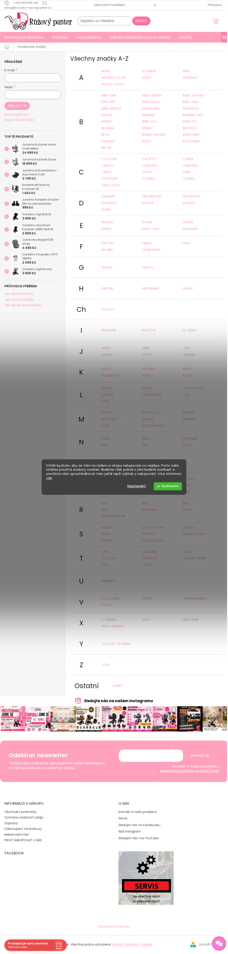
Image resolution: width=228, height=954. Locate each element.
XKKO (146, 619)
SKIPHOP (148, 534)
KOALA (188, 375)
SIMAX (105, 534)
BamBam (148, 115)
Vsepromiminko (195, 598)
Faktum (107, 243)
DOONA (148, 203)
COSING (189, 178)
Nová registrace (16, 115)
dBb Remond (152, 196)
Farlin (146, 243)
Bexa (105, 134)
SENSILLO (189, 527)
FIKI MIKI (107, 250)
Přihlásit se (17, 106)
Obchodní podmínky (109, 5)
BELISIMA (107, 128)
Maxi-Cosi (150, 412)
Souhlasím (169, 486)
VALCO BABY (110, 598)
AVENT (147, 77)
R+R (104, 503)
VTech (106, 605)
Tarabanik (150, 552)
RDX (145, 503)
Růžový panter (113, 516)
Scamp (106, 527)
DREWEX (189, 203)
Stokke (107, 540)
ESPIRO (106, 229)
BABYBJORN (150, 108)
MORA (105, 425)
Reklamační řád (16, 834)
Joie (186, 348)
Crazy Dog (110, 185)
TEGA (187, 552)
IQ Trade (190, 330)
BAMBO (106, 121)
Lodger (107, 395)
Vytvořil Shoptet (211, 944)
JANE (145, 348)
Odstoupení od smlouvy (23, 829)
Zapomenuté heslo (19, 120)
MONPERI (189, 419)
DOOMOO (109, 203)
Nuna (187, 445)
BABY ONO (191, 102)
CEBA (187, 172)
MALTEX (107, 412)
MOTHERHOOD (153, 425)
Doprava (11, 823)
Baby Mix (108, 102)
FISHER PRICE (151, 250)
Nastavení (136, 486)
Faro (187, 243)
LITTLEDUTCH (192, 388)
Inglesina (108, 330)
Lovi (186, 395)
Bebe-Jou (149, 121)
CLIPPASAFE (109, 178)
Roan (187, 509)
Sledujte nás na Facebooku (139, 825)
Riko (104, 509)
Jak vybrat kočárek (18, 293)
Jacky (106, 348)
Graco (147, 267)
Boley (146, 141)
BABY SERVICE (111, 108)
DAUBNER (108, 196)
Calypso (149, 159)
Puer (186, 492)
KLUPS (146, 375)
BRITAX (106, 148)
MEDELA (188, 412)
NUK (145, 445)
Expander (190, 229)
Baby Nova (150, 102)
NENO (146, 438)
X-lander (108, 619)
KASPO (106, 369)
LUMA (105, 401)
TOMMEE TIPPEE (194, 558)
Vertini (147, 598)
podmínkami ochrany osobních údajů (190, 771)
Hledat (141, 21)
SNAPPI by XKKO (195, 534)
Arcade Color (113, 77)
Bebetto (189, 121)
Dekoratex (191, 196)
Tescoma (108, 558)
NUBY (105, 445)
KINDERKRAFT (110, 375)
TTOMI (147, 565)
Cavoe (147, 172)
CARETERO (150, 165)
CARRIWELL (191, 165)
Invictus (149, 330)
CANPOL (107, 165)
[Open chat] (219, 943)
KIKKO (187, 369)
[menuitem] (24, 37)
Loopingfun (151, 395)
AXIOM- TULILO (112, 84)
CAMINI (188, 159)
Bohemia (108, 141)
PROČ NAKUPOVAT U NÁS (23, 840)
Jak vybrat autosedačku (23, 305)
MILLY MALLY (110, 419)
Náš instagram (129, 831)
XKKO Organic (112, 626)
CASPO (106, 172)
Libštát (107, 388)
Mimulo (148, 419)
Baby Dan (108, 95)
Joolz (147, 354)
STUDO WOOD (153, 540)
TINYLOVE (149, 558)
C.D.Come (109, 159)
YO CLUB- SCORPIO (116, 644)
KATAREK (148, 369)
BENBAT (147, 128)
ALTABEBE (149, 71)
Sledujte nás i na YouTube (138, 838)
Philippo (189, 479)
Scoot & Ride (153, 527)
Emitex (188, 222)
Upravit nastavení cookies (132, 944)
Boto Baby (191, 141)
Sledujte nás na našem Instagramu (118, 701)
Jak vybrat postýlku (19, 299)
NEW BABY (190, 438)
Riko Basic (150, 509)
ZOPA (105, 665)
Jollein (106, 354)
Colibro (148, 178)
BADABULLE (191, 108)
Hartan (107, 288)
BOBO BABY (191, 134)
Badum (106, 115)
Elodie (147, 222)
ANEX (186, 71)
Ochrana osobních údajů (23, 817)
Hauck (188, 288)
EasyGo (107, 222)
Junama (189, 354)
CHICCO (107, 309)
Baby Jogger (193, 95)
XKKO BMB (190, 619)
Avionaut (190, 77)
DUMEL (106, 209)
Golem (106, 267)
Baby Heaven (152, 95)
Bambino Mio (193, 115)
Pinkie (187, 485)
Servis (122, 818)
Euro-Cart (151, 229)
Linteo (147, 388)
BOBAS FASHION (154, 134)
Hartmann (150, 288)
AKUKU (106, 71)
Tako (105, 552)
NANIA (105, 438)
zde (49, 478)
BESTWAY (190, 128)
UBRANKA (108, 581)
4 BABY (117, 685)
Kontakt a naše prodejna (137, 812)
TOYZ (105, 565)
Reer (186, 503)
